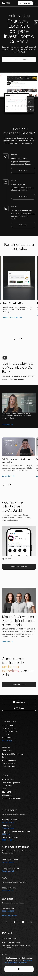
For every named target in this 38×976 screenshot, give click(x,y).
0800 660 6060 (8, 911)
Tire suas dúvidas (8, 780)
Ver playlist (6, 424)
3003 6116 (6, 834)
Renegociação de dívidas (11, 798)
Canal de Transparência (11, 783)
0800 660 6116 (8, 840)
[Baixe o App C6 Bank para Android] (19, 702)
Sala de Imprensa (8, 763)
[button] (19, 59)
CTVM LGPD (6, 792)
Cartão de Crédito (9, 728)
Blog (4, 757)
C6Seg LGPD (7, 795)
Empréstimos (7, 738)
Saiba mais (23, 170)
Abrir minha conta (25, 3)
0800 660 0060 (8, 890)
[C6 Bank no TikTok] (14, 923)
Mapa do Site (7, 741)
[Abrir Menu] (34, 3)
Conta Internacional (9, 731)
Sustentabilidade (8, 766)
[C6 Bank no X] (31, 923)
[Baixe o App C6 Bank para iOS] (19, 708)
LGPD (4, 789)
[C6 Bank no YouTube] (23, 923)
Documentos (7, 786)
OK (19, 969)
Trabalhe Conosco (9, 760)
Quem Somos (7, 751)
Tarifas (4, 954)
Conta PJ (5, 734)
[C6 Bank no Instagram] (6, 923)
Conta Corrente (8, 725)
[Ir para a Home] (6, 3)
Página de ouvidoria (9, 915)
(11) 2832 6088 (8, 828)
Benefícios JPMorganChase (12, 754)
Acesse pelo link (8, 871)
